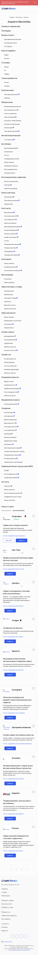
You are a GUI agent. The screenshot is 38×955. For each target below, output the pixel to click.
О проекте (5, 924)
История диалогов (10, 359)
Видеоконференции (10, 419)
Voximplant (17, 689)
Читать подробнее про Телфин (13, 637)
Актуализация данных (11, 404)
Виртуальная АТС (9, 423)
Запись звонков (9, 263)
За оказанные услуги (10, 43)
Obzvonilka (19, 17)
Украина (6, 86)
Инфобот (16, 793)
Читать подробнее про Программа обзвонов (17, 744)
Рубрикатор (5, 912)
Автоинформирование (11, 148)
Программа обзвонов (21, 727)
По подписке (8, 46)
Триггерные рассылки (11, 94)
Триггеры (7, 185)
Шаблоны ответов (9, 373)
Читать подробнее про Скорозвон (14, 536)
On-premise (7, 279)
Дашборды (7, 434)
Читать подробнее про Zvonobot (13, 779)
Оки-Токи (16, 550)
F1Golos (15, 828)
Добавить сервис (7, 900)
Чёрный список (9, 328)
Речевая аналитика (10, 248)
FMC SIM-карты (8, 412)
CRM (5, 470)
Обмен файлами (9, 282)
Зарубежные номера (10, 441)
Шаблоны (7, 98)
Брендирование (9, 336)
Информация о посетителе (12, 321)
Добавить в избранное (33, 516)
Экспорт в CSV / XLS (10, 350)
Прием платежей (9, 500)
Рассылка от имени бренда (12, 120)
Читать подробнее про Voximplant (14, 713)
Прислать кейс (6, 904)
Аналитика (7, 301)
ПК (5, 70)
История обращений (10, 230)
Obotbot (15, 583)
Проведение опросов (11, 166)
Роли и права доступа (11, 392)
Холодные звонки (9, 173)
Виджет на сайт (9, 381)
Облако (6, 67)
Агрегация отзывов (10, 298)
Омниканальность (9, 385)
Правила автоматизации (11, 388)
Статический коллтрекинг (12, 270)
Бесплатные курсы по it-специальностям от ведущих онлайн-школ (15, 2)
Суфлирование (9, 251)
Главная (11, 17)
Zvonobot (16, 758)
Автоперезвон (8, 416)
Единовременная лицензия (12, 39)
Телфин (15, 620)
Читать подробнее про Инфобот (13, 814)
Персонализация (9, 117)
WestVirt (16, 651)
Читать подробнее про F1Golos (13, 851)
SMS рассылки (8, 294)
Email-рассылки (9, 291)
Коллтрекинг (8, 324)
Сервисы (4, 889)
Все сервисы (5, 919)
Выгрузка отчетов (9, 305)
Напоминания (8, 152)
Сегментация (8, 128)
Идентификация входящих (12, 227)
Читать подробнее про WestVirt (13, 670)
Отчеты (6, 155)
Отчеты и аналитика (10, 113)
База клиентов (8, 212)
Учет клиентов (8, 140)
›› (27, 869)
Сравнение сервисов (9, 916)
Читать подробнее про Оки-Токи (13, 569)
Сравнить (22, 540)
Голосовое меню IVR (10, 216)
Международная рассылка (12, 106)
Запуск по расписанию (11, 181)
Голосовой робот (9, 219)
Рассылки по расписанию (12, 124)
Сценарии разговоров (11, 255)
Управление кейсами (10, 477)
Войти (32, 9)
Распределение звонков (12, 244)
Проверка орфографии (11, 369)
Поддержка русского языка (12, 497)
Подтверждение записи (11, 159)
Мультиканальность (10, 110)
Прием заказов (9, 162)
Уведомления (8, 204)
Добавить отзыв (7, 907)
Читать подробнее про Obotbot (13, 606)
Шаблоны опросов (10, 309)
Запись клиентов (9, 489)
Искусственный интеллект (12, 493)
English (6, 55)
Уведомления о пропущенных (13, 462)
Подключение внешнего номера (14, 451)
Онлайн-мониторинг (10, 237)
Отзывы (4, 892)
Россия (6, 82)
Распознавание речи (10, 169)
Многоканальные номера (12, 448)
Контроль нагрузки (10, 234)
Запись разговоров (10, 223)
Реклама (4, 927)
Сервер (6, 74)
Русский (6, 58)
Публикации (5, 896)
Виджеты (4, 931)
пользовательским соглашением (19, 950)
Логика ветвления (9, 340)
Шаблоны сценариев (10, 188)
